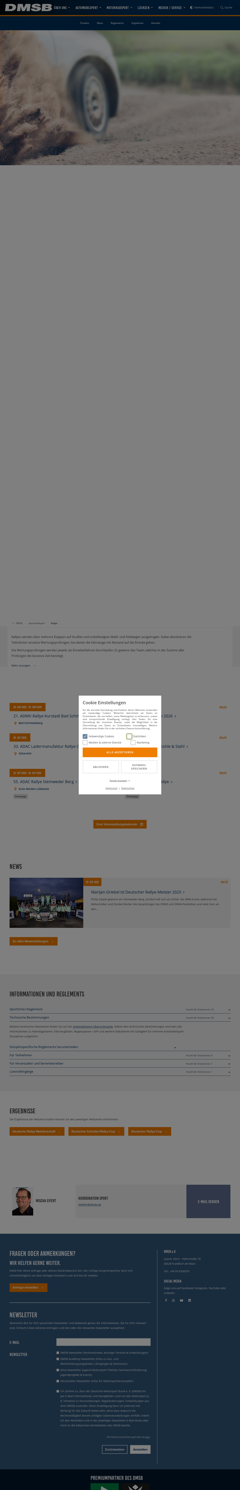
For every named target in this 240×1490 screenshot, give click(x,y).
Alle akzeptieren (120, 752)
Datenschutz (127, 788)
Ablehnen (101, 766)
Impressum (111, 788)
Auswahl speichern (139, 766)
